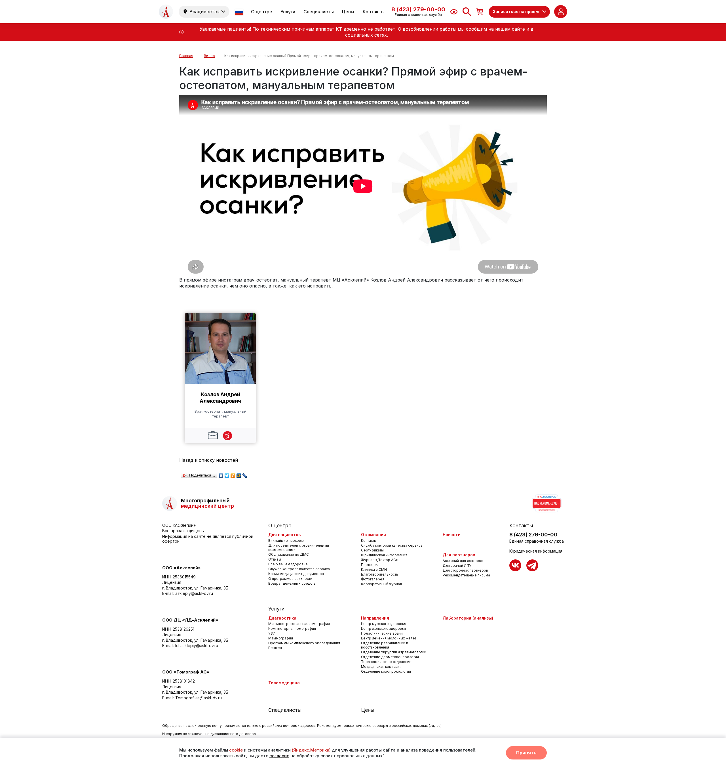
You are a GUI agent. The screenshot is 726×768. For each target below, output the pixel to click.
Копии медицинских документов (296, 574)
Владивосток (204, 11)
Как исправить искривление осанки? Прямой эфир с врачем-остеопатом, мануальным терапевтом (309, 56)
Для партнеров (459, 554)
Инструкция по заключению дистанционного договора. (209, 734)
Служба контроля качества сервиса (299, 569)
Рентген (275, 648)
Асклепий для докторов (463, 561)
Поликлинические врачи (382, 633)
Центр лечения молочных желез (388, 638)
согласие (279, 755)
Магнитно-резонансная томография (299, 624)
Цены (348, 11)
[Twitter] (227, 474)
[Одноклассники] (233, 474)
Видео (209, 56)
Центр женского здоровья (383, 628)
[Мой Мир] (239, 474)
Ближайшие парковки (286, 540)
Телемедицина (284, 682)
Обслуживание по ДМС (288, 554)
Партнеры (369, 565)
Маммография (280, 638)
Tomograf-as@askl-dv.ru (198, 697)
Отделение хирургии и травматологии (393, 652)
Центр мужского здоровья (383, 624)
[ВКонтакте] (221, 474)
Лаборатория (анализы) (468, 618)
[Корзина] (480, 11)
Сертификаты (372, 550)
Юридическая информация (384, 555)
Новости (452, 534)
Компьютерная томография (292, 628)
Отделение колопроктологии (386, 671)
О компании (373, 534)
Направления (375, 618)
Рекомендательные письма (466, 575)
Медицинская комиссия (381, 666)
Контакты (374, 11)
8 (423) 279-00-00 (533, 535)
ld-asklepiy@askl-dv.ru (196, 645)
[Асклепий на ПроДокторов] (546, 503)
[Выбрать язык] (239, 12)
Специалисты (318, 11)
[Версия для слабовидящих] (453, 11)
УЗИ (271, 633)
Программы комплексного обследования (304, 643)
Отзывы (274, 559)
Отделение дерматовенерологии (390, 657)
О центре (261, 11)
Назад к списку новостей (208, 460)
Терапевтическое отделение (386, 662)
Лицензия (171, 582)
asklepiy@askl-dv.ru (194, 593)
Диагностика (282, 618)
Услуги (287, 11)
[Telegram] (532, 565)
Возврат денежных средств (292, 583)
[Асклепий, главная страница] (166, 12)
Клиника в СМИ (374, 569)
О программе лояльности (290, 578)
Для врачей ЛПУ (457, 565)
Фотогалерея (372, 579)
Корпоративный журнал (381, 584)
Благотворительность (379, 574)
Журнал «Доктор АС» (379, 560)
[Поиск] (467, 11)
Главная (186, 56)
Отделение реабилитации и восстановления (384, 645)
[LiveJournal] (245, 474)
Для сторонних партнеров (465, 570)
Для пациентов (284, 534)
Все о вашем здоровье (288, 564)
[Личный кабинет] (560, 11)
